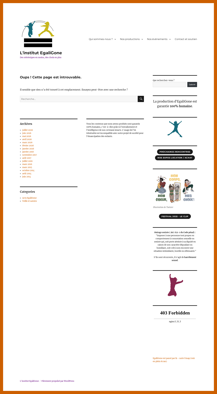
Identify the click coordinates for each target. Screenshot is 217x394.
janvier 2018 (28, 152)
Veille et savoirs (29, 201)
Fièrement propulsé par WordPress (57, 381)
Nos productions (130, 39)
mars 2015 (27, 167)
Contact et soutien (186, 39)
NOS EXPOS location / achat (175, 157)
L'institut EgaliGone (41, 52)
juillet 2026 (27, 130)
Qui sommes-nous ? (101, 39)
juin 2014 (26, 176)
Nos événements (157, 39)
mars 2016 (27, 164)
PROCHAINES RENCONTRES (175, 152)
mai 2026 (26, 136)
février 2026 (28, 145)
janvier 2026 (28, 148)
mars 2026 (27, 142)
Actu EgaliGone (29, 198)
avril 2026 (27, 139)
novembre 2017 (29, 155)
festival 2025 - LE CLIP (174, 216)
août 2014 (26, 173)
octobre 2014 (28, 170)
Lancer (192, 84)
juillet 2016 (27, 161)
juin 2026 (26, 133)
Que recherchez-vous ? (163, 80)
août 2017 (26, 158)
